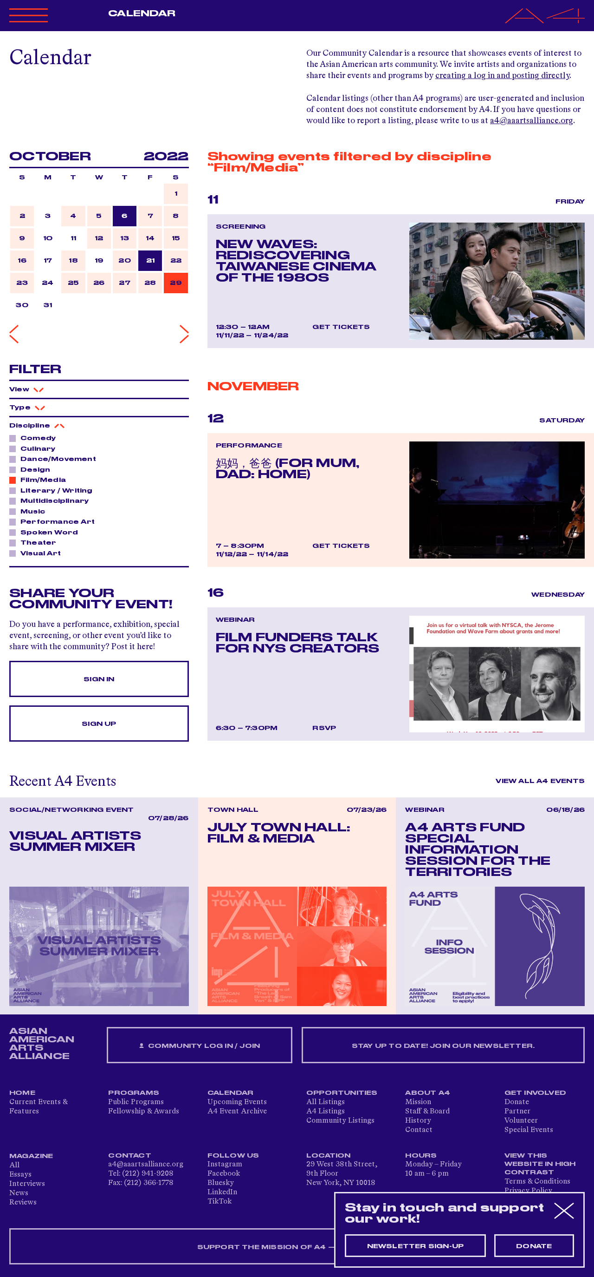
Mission (418, 1102)
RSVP (324, 728)
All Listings (325, 1102)
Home (22, 1093)
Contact (419, 1130)
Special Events (528, 1130)
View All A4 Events (540, 781)
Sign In (99, 679)
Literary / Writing (56, 491)
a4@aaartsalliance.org (531, 121)
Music (32, 511)
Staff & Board (427, 1111)
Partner (517, 1111)
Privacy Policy (528, 1191)
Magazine (31, 1156)
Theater (38, 543)
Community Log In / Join (203, 1046)
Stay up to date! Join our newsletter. (443, 1046)
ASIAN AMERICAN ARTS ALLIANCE (41, 1043)
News (18, 1193)
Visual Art (40, 553)
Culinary (38, 449)
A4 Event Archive (237, 1111)
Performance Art (57, 522)
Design (35, 470)
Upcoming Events (237, 1102)
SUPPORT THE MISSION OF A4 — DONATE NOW (297, 1247)
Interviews (27, 1184)
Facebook (223, 1174)
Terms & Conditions (537, 1181)
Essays (20, 1174)
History (418, 1121)
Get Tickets (341, 327)
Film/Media (43, 480)
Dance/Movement (58, 459)
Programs (133, 1093)
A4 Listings (325, 1111)
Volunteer (521, 1121)
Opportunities (342, 1093)
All (14, 1165)
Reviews (23, 1202)
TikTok (219, 1201)
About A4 (427, 1093)
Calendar (141, 13)
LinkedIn (222, 1192)
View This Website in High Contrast (540, 1164)
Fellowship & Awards (143, 1111)
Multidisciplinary (54, 501)
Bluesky (220, 1183)
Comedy (38, 438)
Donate (516, 1102)
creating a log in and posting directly (502, 76)
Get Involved (535, 1093)
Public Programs (136, 1102)
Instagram (224, 1164)
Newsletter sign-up (415, 1246)
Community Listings (340, 1121)
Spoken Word (49, 532)
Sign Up (99, 724)
